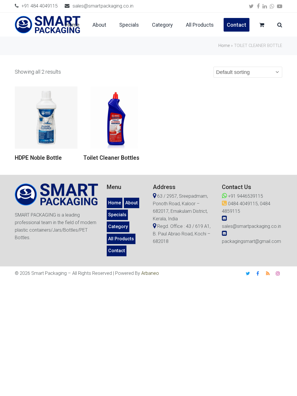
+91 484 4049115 (39, 6)
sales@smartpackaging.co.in (103, 6)
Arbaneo (150, 273)
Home (224, 45)
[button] (262, 25)
